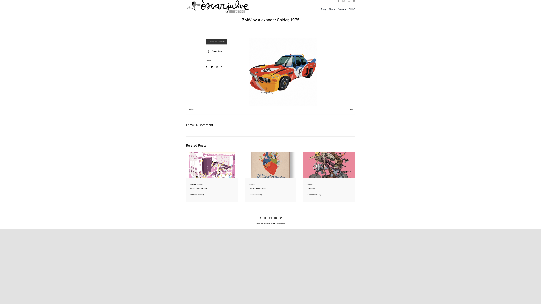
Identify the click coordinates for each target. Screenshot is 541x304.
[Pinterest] (222, 67)
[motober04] (329, 153)
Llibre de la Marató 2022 (259, 188)
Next (351, 109)
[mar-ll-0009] (270, 153)
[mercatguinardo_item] (212, 153)
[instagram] (343, 1)
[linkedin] (349, 1)
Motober (311, 188)
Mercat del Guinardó (198, 188)
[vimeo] (354, 1)
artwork (222, 42)
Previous (191, 109)
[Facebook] (206, 67)
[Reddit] (217, 67)
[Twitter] (212, 67)
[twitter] (265, 218)
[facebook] (338, 1)
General (200, 185)
